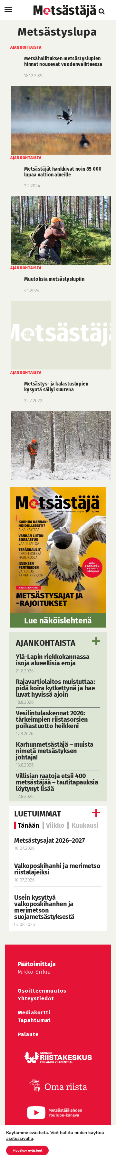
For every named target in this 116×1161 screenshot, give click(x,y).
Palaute (28, 1034)
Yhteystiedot (36, 998)
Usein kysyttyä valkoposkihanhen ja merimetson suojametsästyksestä (45, 907)
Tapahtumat (34, 1020)
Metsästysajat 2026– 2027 (49, 840)
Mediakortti (34, 1012)
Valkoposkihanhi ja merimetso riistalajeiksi (57, 869)
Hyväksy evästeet (27, 1150)
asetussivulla (19, 1138)
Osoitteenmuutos (42, 990)
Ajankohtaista (45, 643)
